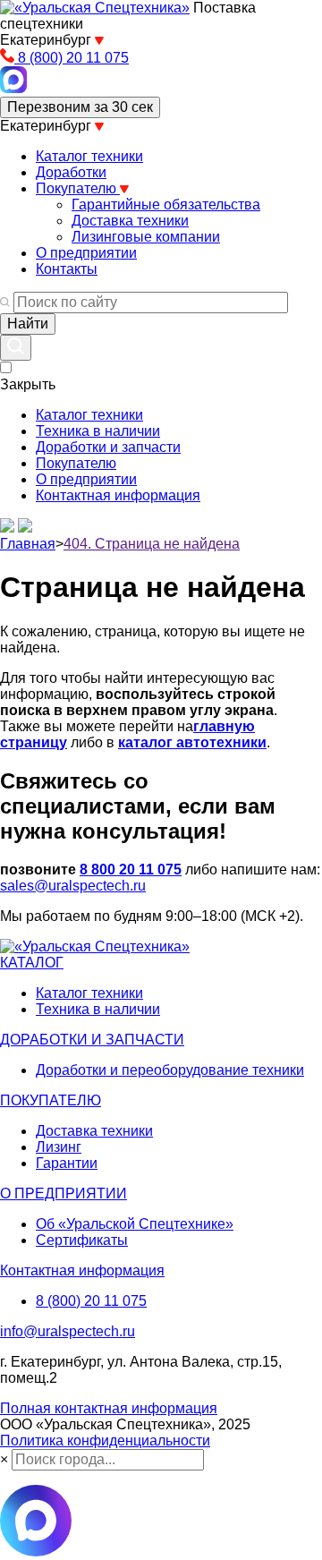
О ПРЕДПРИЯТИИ (63, 1193)
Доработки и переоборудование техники (170, 1070)
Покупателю (76, 463)
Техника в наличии (98, 431)
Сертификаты (82, 1240)
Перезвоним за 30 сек (80, 107)
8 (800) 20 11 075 (91, 1301)
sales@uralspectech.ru (73, 885)
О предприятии (86, 479)
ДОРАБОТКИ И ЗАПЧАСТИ (92, 1039)
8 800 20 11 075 (131, 869)
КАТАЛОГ (32, 962)
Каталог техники (89, 414)
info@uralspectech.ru (67, 1331)
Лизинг (58, 1147)
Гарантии (66, 1163)
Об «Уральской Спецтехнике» (134, 1224)
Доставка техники (94, 1130)
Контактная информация (118, 495)
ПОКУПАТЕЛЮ (50, 1100)
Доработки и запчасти (108, 447)
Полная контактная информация (108, 1408)
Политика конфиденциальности (105, 1440)
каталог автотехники (192, 742)
